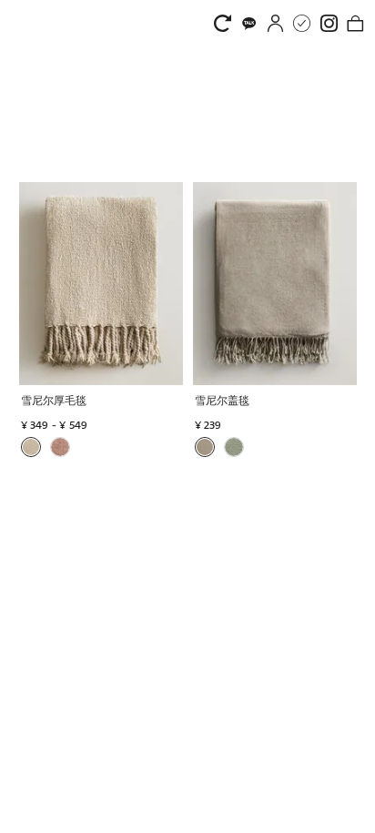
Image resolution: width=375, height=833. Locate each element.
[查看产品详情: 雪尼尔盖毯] (275, 283)
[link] (227, 23)
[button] (103, 402)
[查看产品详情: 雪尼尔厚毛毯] (101, 283)
